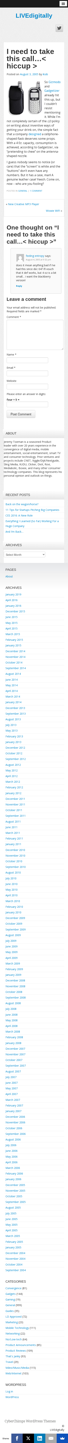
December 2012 (15, 747)
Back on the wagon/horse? (21, 504)
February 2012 (14, 787)
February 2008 (14, 1037)
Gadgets (10, 1294)
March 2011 (12, 833)
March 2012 (12, 781)
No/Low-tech (13, 1339)
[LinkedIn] (39, 1438)
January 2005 (13, 1247)
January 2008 (13, 1043)
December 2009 (15, 918)
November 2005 (15, 1190)
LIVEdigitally (34, 15)
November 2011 (15, 804)
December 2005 (15, 1185)
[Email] (51, 1438)
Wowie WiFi (53, 210)
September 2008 (15, 997)
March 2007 (12, 1100)
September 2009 (15, 929)
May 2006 (11, 1156)
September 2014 (15, 668)
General (22, 190)
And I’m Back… (14, 531)
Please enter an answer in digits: (26, 394)
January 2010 (13, 912)
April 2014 (11, 691)
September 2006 (15, 1134)
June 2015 (11, 617)
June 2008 (11, 1014)
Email (11, 367)
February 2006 (14, 1173)
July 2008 (10, 1009)
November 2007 (15, 1054)
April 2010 (11, 895)
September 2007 (15, 1065)
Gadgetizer (52, 91)
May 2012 (11, 770)
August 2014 (13, 674)
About (9, 576)
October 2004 (13, 1264)
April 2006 (11, 1162)
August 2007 (13, 1071)
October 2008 (13, 992)
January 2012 (13, 793)
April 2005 (11, 1230)
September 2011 (15, 815)
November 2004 (15, 1258)
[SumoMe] (62, 1438)
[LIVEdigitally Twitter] (59, 28)
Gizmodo (55, 82)
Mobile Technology (17, 1328)
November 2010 (15, 855)
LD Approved (13, 1316)
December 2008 (15, 980)
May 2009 (11, 952)
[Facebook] (17, 1438)
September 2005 (15, 1202)
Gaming (10, 1299)
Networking (12, 1333)
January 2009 (13, 975)
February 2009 (14, 969)
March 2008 (12, 1031)
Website (11, 381)
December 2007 (15, 1048)
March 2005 (12, 1236)
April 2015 (11, 628)
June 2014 (11, 679)
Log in (9, 1391)
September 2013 (15, 713)
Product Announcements (20, 1345)
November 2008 (15, 986)
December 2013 (15, 708)
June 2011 (11, 827)
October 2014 (13, 662)
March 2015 (12, 634)
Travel (9, 1362)
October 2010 (13, 861)
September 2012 (15, 759)
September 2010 (15, 867)
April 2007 (11, 1094)
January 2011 (13, 844)
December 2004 (15, 1253)
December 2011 (15, 799)
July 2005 (10, 1213)
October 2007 (13, 1060)
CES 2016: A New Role (19, 515)
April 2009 (11, 958)
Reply (19, 285)
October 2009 (13, 923)
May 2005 (11, 1224)
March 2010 (12, 901)
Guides (9, 1311)
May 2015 (11, 623)
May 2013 (11, 730)
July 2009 (10, 941)
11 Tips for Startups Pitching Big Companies (32, 510)
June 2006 (11, 1151)
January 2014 (13, 702)
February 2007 (14, 1105)
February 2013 (14, 736)
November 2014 (15, 657)
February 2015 (14, 640)
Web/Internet (13, 1373)
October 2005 (13, 1196)
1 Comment (36, 190)
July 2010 (10, 878)
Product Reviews (15, 1350)
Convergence (13, 1288)
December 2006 (15, 1116)
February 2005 (14, 1242)
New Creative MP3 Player (23, 204)
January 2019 (13, 594)
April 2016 (11, 600)
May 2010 (11, 889)
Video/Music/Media (17, 1367)
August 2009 (13, 935)
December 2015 (15, 611)
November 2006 (15, 1122)
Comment (14, 317)
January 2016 (13, 605)
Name (11, 354)
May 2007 (11, 1088)
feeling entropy (35, 256)
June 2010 (11, 884)
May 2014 (11, 685)
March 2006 (12, 1168)
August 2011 (13, 821)
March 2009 (12, 963)
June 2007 (11, 1082)
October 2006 (13, 1128)
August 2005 (13, 1207)
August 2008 (13, 1003)
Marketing (11, 1322)
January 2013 (13, 742)
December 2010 (15, 850)
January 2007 (13, 1111)
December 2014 (15, 651)
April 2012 (11, 776)
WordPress (12, 1397)
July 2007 (10, 1077)
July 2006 (10, 1145)
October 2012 (13, 753)
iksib (45, 74)
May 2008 (11, 1020)
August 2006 (13, 1139)
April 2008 (11, 1026)
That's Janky (12, 1356)
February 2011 (14, 838)
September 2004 (15, 1270)
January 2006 (13, 1179)
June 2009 (11, 946)
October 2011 (13, 810)
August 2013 (13, 719)
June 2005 (11, 1219)
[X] (28, 1438)
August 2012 (13, 765)
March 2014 (12, 696)
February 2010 (14, 906)
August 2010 (13, 872)
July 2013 (10, 725)
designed (35, 134)
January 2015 (13, 645)
